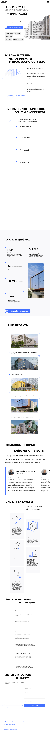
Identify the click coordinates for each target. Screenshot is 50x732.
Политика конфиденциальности (11, 726)
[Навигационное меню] (48, 2)
